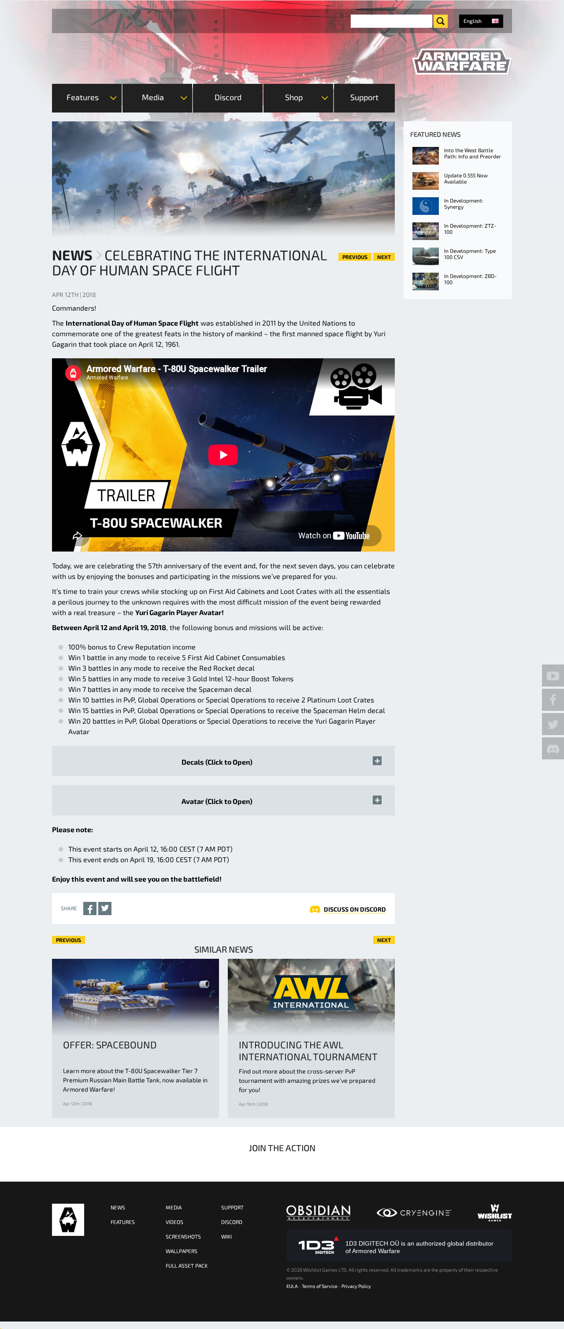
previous (354, 257)
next (384, 257)
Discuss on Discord (355, 909)
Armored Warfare (68, 1220)
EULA (292, 1286)
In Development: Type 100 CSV (470, 254)
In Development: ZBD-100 (470, 279)
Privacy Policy (356, 1286)
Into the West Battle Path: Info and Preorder (472, 153)
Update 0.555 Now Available (466, 178)
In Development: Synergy (463, 203)
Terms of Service (320, 1286)
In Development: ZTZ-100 (470, 228)
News (72, 254)
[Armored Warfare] (462, 62)
